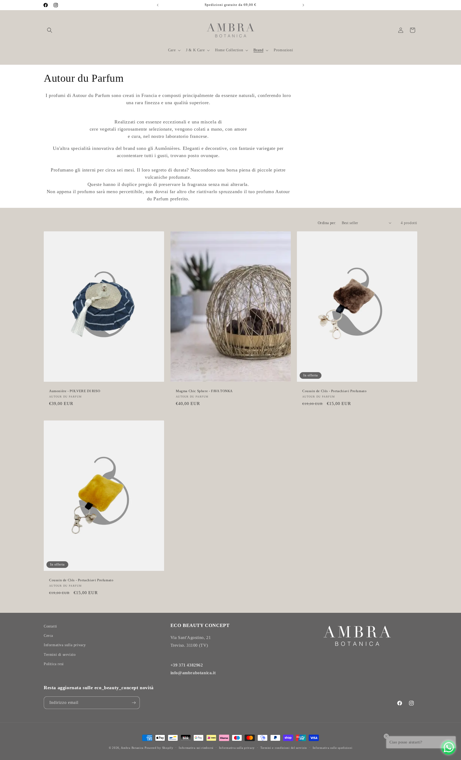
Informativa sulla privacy (65, 645)
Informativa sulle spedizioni (332, 747)
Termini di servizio (59, 655)
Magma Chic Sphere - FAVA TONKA (204, 391)
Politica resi (54, 664)
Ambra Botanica (132, 747)
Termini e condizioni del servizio (283, 747)
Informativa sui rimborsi (196, 747)
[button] (49, 30)
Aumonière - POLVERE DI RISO (74, 391)
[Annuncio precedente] (158, 5)
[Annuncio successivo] (303, 5)
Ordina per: (327, 223)
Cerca (48, 636)
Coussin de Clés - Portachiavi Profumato (334, 391)
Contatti (50, 626)
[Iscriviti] (134, 702)
